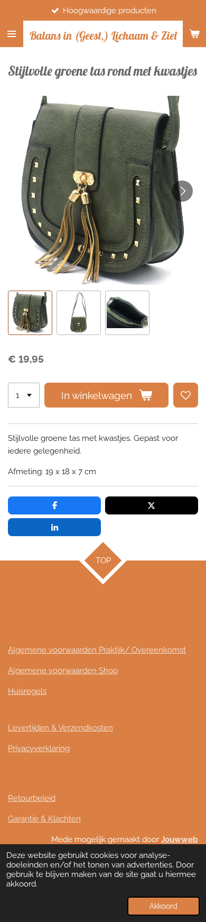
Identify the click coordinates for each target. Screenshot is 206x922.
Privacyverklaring (39, 748)
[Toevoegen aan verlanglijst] (185, 395)
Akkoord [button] (163, 906)
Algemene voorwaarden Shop (63, 670)
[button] (30, 313)
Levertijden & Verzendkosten (60, 728)
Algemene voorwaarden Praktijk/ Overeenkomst (97, 650)
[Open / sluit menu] (11, 34)
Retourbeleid (31, 798)
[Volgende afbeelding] (182, 191)
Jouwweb (179, 839)
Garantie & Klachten (44, 819)
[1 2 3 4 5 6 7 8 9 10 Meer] (24, 395)
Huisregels (27, 691)
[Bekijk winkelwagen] (194, 34)
